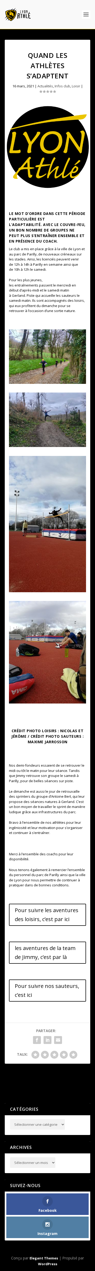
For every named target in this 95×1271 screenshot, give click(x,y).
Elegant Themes (44, 1258)
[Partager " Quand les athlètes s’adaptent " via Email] (58, 1040)
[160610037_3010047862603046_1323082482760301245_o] (47, 382)
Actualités (45, 86)
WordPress (47, 1264)
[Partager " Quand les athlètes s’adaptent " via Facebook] (37, 1040)
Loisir (76, 86)
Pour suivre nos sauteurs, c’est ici (47, 990)
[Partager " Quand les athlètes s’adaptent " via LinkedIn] (47, 1040)
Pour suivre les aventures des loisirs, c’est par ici (46, 915)
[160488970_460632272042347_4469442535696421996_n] (47, 702)
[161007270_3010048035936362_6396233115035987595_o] (47, 445)
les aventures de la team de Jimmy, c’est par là (45, 953)
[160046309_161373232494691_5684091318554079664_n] (47, 591)
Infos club (62, 86)
